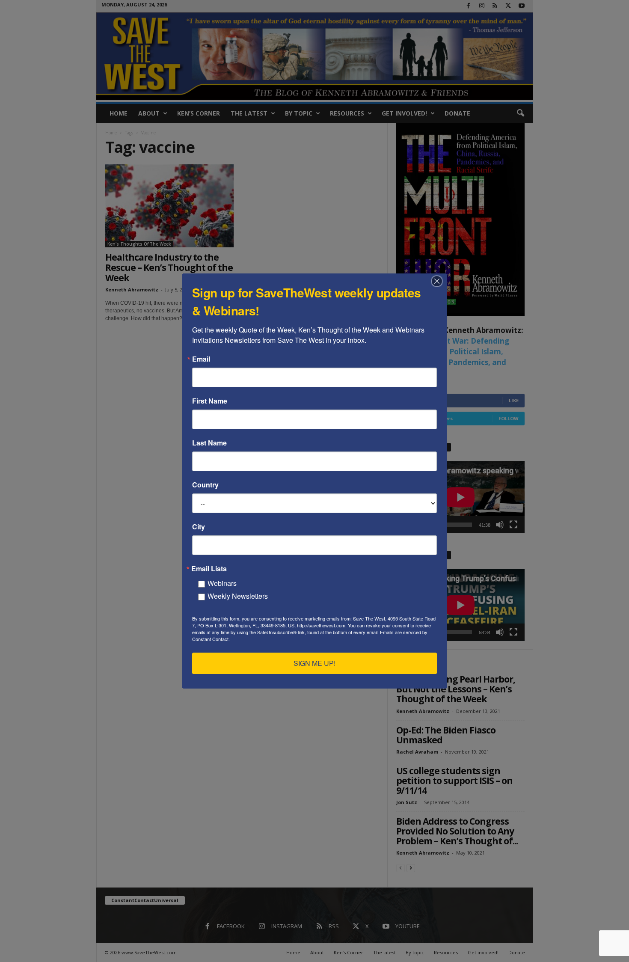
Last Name (209, 442)
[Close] (439, 281)
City (198, 526)
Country (205, 484)
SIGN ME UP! (314, 663)
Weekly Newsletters (238, 596)
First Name (209, 401)
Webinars (222, 583)
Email (201, 359)
